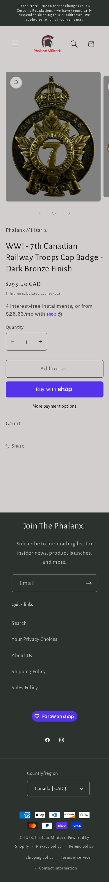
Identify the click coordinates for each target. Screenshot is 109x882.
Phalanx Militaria (51, 838)
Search (19, 623)
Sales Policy (25, 687)
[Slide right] (69, 213)
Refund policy (81, 846)
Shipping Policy (29, 671)
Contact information (58, 868)
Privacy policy (49, 846)
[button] (15, 44)
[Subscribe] (89, 583)
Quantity (15, 327)
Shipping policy (40, 858)
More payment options (55, 406)
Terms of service (76, 858)
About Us (22, 655)
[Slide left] (39, 213)
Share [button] (18, 446)
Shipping (13, 294)
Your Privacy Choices (35, 639)
